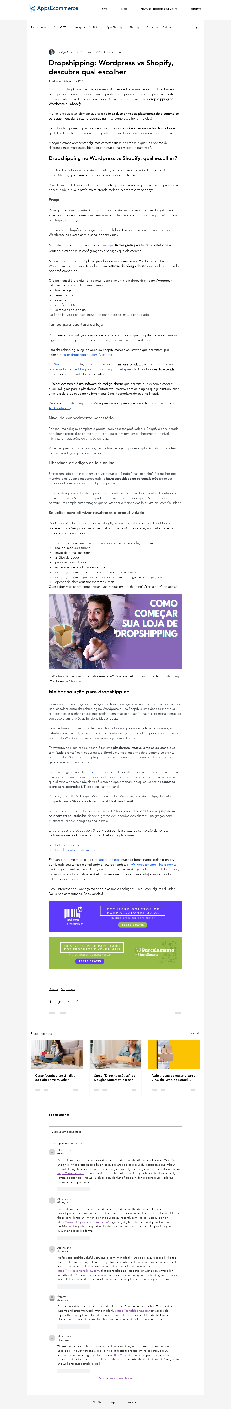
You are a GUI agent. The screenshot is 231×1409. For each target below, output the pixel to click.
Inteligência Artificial (86, 27)
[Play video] (115, 631)
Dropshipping (69, 989)
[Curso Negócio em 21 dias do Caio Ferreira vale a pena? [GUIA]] (57, 1054)
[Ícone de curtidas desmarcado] (59, 1189)
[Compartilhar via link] (77, 1002)
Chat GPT (60, 27)
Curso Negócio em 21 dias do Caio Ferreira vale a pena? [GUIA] (55, 1077)
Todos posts (38, 27)
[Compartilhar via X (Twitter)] (59, 1002)
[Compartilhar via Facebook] (50, 1002)
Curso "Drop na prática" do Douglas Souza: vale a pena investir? (114, 1077)
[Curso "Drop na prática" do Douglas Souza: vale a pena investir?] (116, 1054)
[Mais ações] (180, 52)
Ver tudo (195, 1033)
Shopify (134, 27)
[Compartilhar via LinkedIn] (68, 1002)
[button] (195, 27)
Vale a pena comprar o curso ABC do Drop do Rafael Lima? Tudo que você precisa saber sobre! (173, 1077)
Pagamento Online (159, 27)
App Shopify (114, 27)
